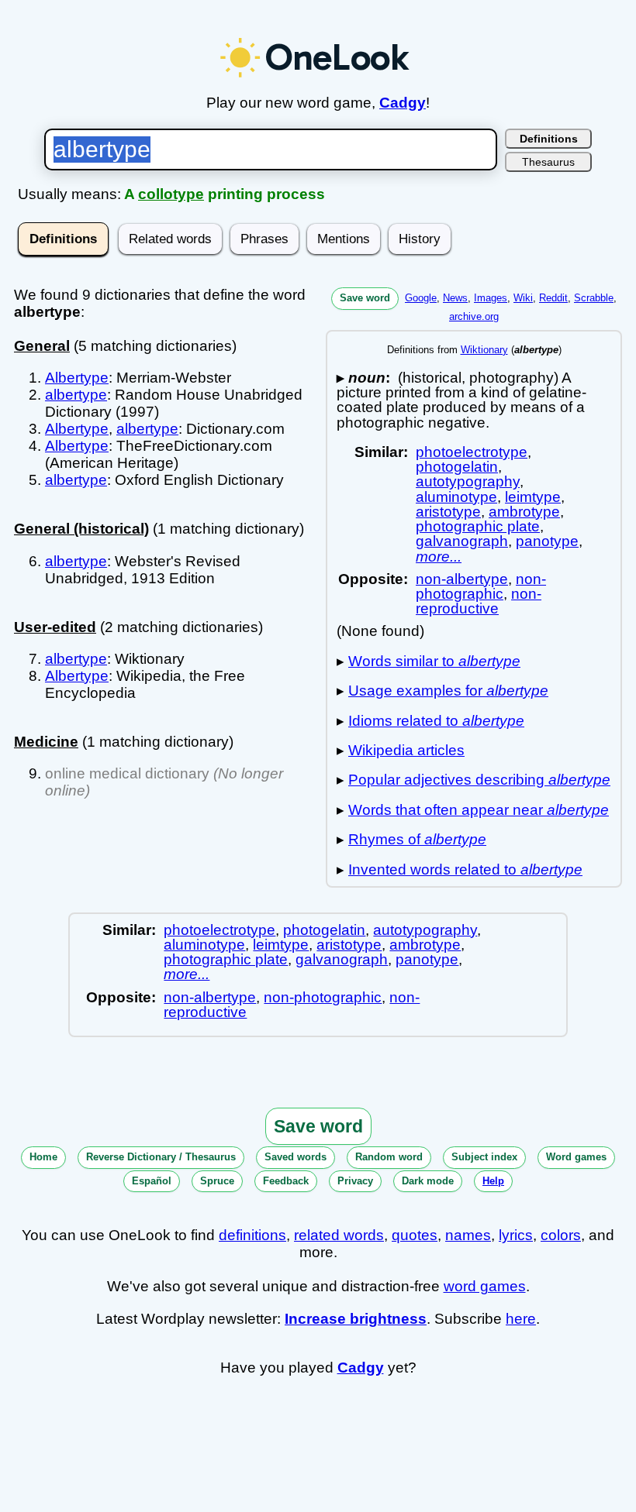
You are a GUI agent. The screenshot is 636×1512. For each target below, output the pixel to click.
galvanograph (462, 541)
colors (561, 1235)
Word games (576, 1157)
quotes (414, 1235)
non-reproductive (478, 601)
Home (43, 1157)
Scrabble (594, 298)
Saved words (295, 1157)
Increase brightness (356, 1319)
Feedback (286, 1181)
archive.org (474, 316)
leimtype (533, 497)
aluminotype (456, 497)
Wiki (523, 298)
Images (490, 298)
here (521, 1319)
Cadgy (402, 102)
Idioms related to (436, 721)
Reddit (553, 298)
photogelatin (457, 467)
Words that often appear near (478, 810)
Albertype (77, 377)
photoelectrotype (471, 452)
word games (485, 1286)
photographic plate (478, 526)
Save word (365, 298)
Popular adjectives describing (479, 779)
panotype (547, 541)
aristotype (448, 511)
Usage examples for (448, 690)
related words (339, 1235)
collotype (171, 194)
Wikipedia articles (406, 750)
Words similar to (434, 661)
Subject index (484, 1157)
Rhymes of (417, 839)
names (468, 1235)
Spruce (217, 1181)
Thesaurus (548, 162)
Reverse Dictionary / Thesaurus (161, 1157)
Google (421, 298)
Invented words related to (465, 869)
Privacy (355, 1181)
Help (493, 1181)
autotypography (468, 481)
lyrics (516, 1235)
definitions (252, 1235)
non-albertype (462, 579)
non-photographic (481, 586)
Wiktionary (484, 350)
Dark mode (428, 1181)
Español (151, 1181)
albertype (76, 395)
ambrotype (524, 511)
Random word (389, 1157)
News (455, 298)
